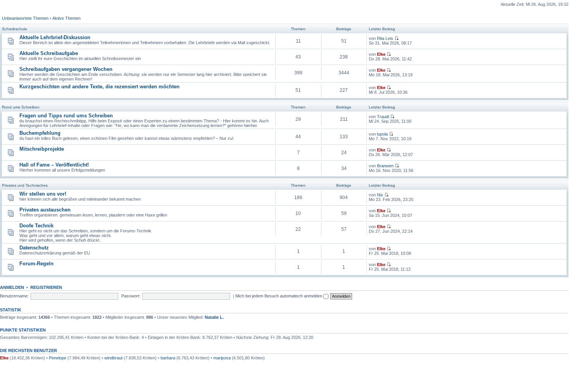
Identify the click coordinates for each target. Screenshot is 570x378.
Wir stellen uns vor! (42, 194)
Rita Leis (385, 38)
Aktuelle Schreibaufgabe (48, 53)
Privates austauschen (45, 210)
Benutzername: (14, 296)
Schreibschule (14, 29)
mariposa (222, 358)
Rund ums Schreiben (21, 107)
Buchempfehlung (39, 133)
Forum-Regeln (36, 263)
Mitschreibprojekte (41, 149)
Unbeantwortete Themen (25, 18)
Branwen (385, 165)
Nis (380, 194)
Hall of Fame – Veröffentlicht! (54, 165)
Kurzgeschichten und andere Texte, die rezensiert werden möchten (99, 86)
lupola (382, 134)
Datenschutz (34, 248)
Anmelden (12, 287)
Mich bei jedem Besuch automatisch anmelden (279, 296)
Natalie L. (214, 317)
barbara (168, 358)
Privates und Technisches (25, 185)
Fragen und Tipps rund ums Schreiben (66, 116)
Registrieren (46, 287)
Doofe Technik (36, 226)
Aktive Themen (66, 18)
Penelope (57, 358)
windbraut (113, 358)
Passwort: (130, 296)
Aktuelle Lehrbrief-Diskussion (54, 37)
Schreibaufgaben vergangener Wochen (65, 69)
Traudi (383, 116)
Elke (381, 54)
